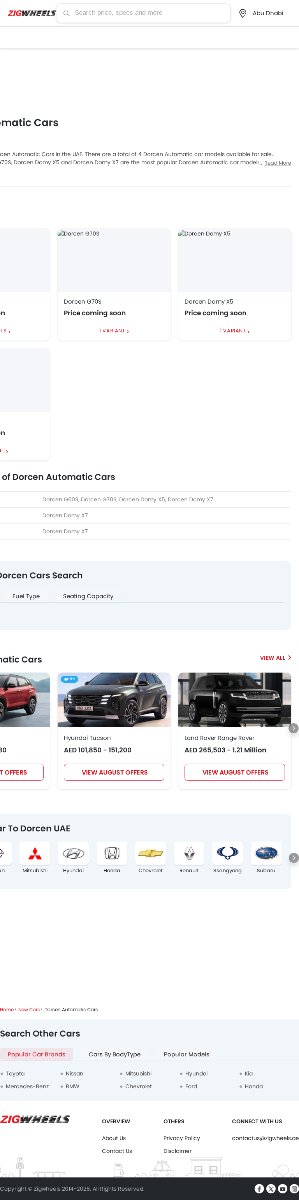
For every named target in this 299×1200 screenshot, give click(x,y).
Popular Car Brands (36, 1054)
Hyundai (73, 870)
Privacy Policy (182, 1138)
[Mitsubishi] (34, 853)
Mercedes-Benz (27, 1086)
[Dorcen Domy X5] (234, 260)
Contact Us (117, 1151)
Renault (189, 870)
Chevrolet (151, 870)
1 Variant (113, 331)
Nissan (74, 1073)
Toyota (15, 1073)
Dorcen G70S (83, 301)
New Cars (29, 1009)
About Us (114, 1138)
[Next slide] (293, 728)
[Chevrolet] (150, 853)
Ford (191, 1086)
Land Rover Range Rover (220, 738)
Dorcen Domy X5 (209, 301)
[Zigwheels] (32, 13)
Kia (249, 1073)
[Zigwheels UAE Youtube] (282, 1188)
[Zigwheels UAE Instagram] (294, 1188)
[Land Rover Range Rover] (234, 700)
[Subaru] (266, 853)
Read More (277, 163)
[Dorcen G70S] (114, 260)
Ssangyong (227, 870)
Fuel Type (26, 596)
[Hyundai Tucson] (114, 700)
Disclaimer (178, 1151)
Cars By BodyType (115, 1054)
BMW (72, 1086)
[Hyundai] (73, 853)
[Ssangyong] (227, 853)
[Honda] (112, 853)
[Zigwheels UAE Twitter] (271, 1188)
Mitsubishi (35, 870)
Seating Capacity (88, 596)
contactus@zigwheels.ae (265, 1138)
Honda (112, 870)
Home (7, 1009)
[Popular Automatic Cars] (275, 657)
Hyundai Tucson (87, 738)
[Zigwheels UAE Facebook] (259, 1188)
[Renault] (189, 853)
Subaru (266, 870)
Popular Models (186, 1054)
